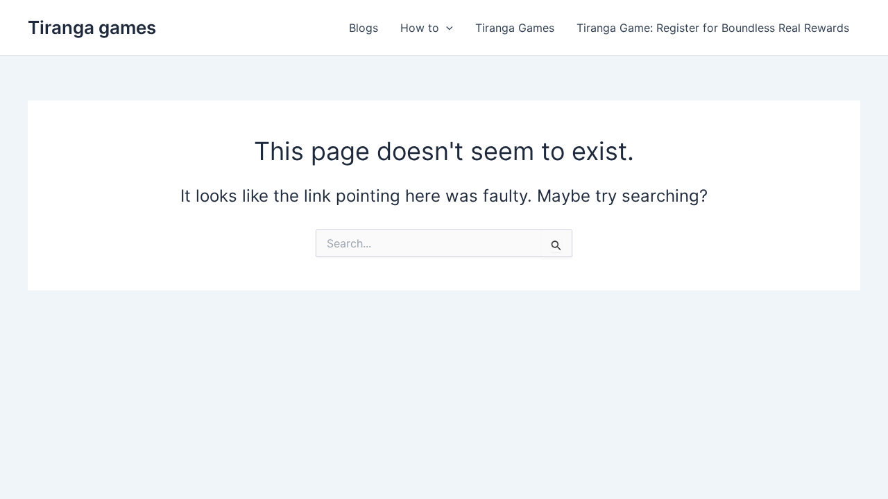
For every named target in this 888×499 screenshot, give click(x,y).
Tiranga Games (514, 28)
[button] (446, 27)
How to (419, 28)
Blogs (363, 28)
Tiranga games (92, 27)
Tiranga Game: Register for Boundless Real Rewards (713, 28)
